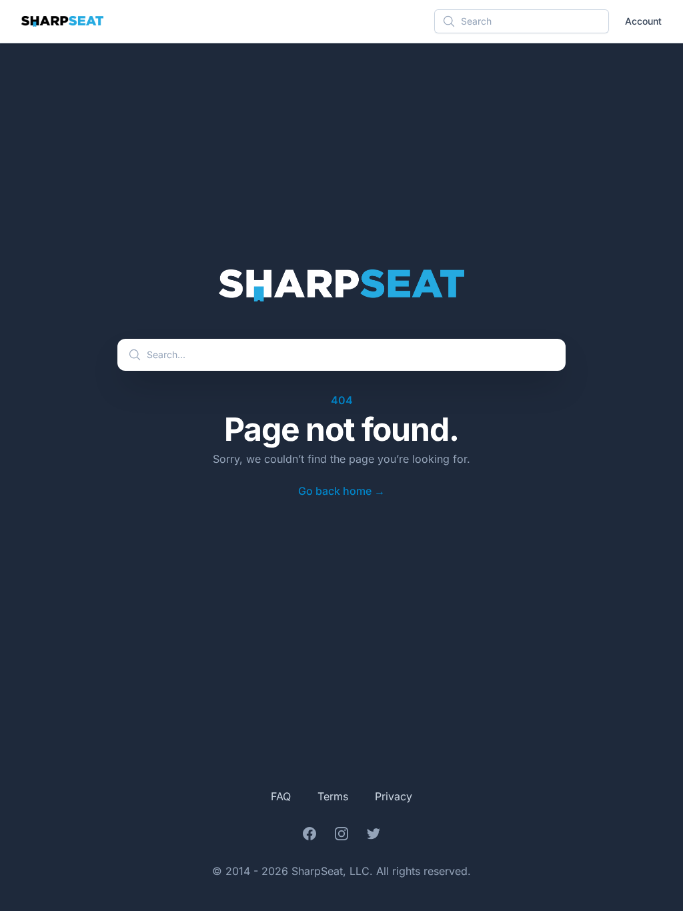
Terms (332, 796)
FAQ (281, 796)
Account (643, 21)
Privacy (393, 796)
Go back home (341, 491)
